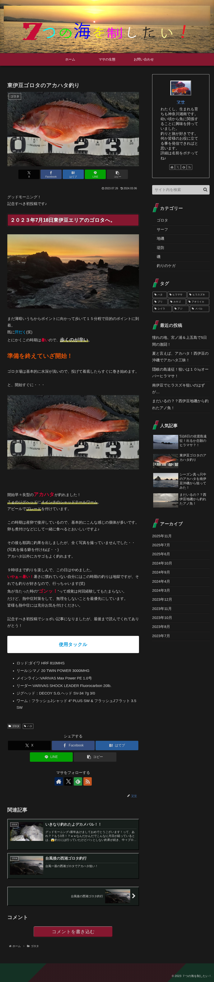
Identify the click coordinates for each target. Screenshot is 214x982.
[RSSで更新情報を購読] (87, 781)
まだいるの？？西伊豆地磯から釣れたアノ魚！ (180, 404)
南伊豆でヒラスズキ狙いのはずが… (178, 388)
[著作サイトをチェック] (59, 781)
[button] (117, 174)
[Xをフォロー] (68, 781)
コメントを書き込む (73, 931)
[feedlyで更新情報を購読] (78, 781)
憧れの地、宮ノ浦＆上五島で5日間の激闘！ (179, 340)
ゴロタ (15, 726)
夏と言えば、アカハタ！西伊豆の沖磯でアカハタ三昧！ (180, 356)
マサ (181, 102)
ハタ (29, 726)
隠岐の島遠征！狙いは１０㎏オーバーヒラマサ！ (180, 372)
